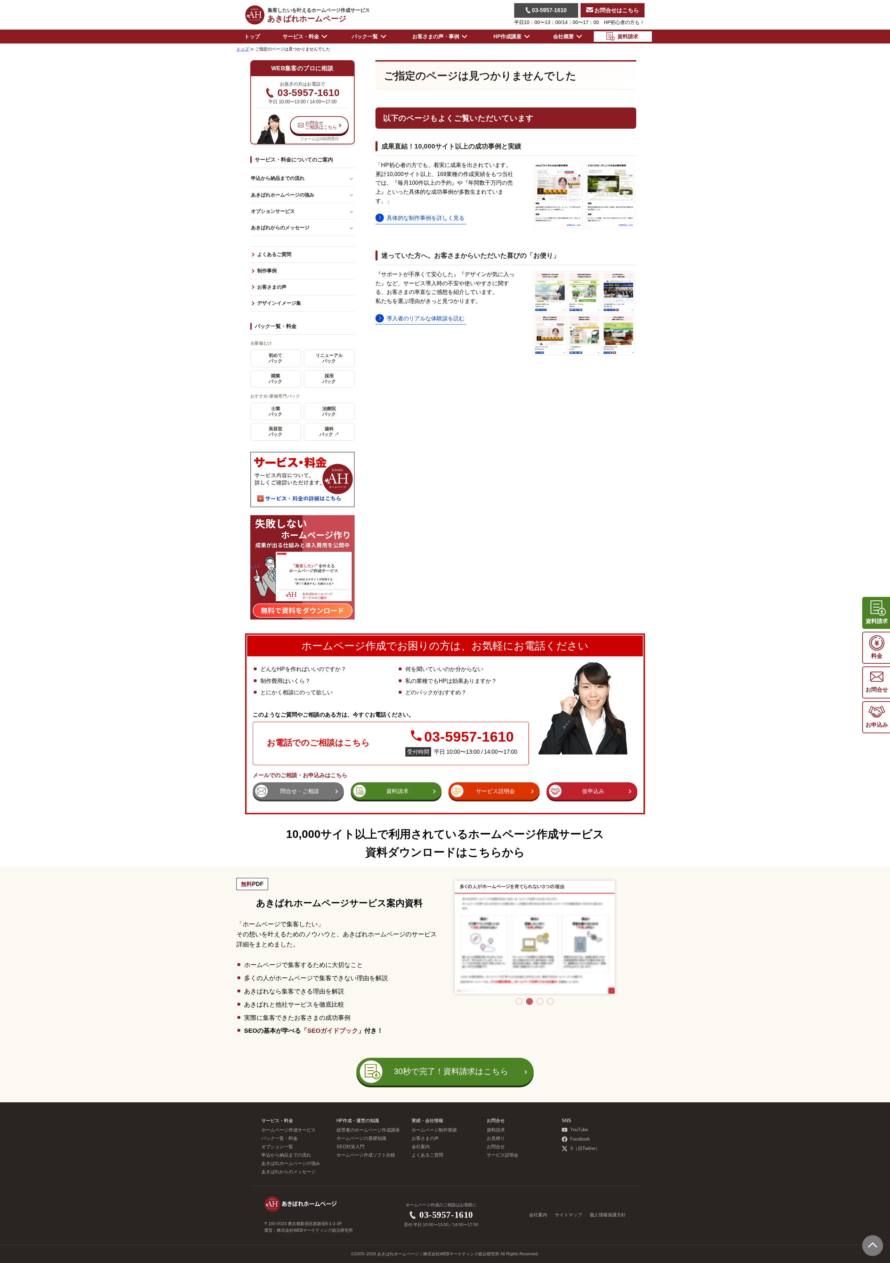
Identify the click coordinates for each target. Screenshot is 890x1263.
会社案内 (421, 1146)
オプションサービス (273, 211)
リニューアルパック (329, 358)
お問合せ (496, 1146)
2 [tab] (529, 1001)
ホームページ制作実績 (434, 1130)
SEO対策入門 (350, 1146)
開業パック (275, 379)
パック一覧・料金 (276, 326)
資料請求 (496, 1130)
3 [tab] (539, 1001)
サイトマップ (568, 1215)
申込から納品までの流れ (278, 178)
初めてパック (275, 358)
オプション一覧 (277, 1146)
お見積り (496, 1138)
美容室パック (275, 431)
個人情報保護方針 (608, 1215)
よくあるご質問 (274, 254)
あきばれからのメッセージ (280, 227)
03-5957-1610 (549, 10)
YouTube (579, 1129)
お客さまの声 (271, 287)
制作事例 (267, 270)
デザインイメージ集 (279, 303)
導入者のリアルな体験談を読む (425, 318)
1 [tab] (519, 1001)
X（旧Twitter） (585, 1148)
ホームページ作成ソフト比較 (366, 1155)
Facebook (580, 1139)
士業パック (275, 411)
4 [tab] (550, 1001)
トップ (252, 36)
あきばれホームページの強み (282, 195)
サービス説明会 (502, 1155)
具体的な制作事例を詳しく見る (425, 218)
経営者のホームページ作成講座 (368, 1130)
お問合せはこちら (616, 10)
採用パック (329, 379)
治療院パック (329, 411)
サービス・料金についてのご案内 (294, 159)
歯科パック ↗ (329, 431)
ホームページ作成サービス (288, 1130)
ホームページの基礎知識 (361, 1138)
